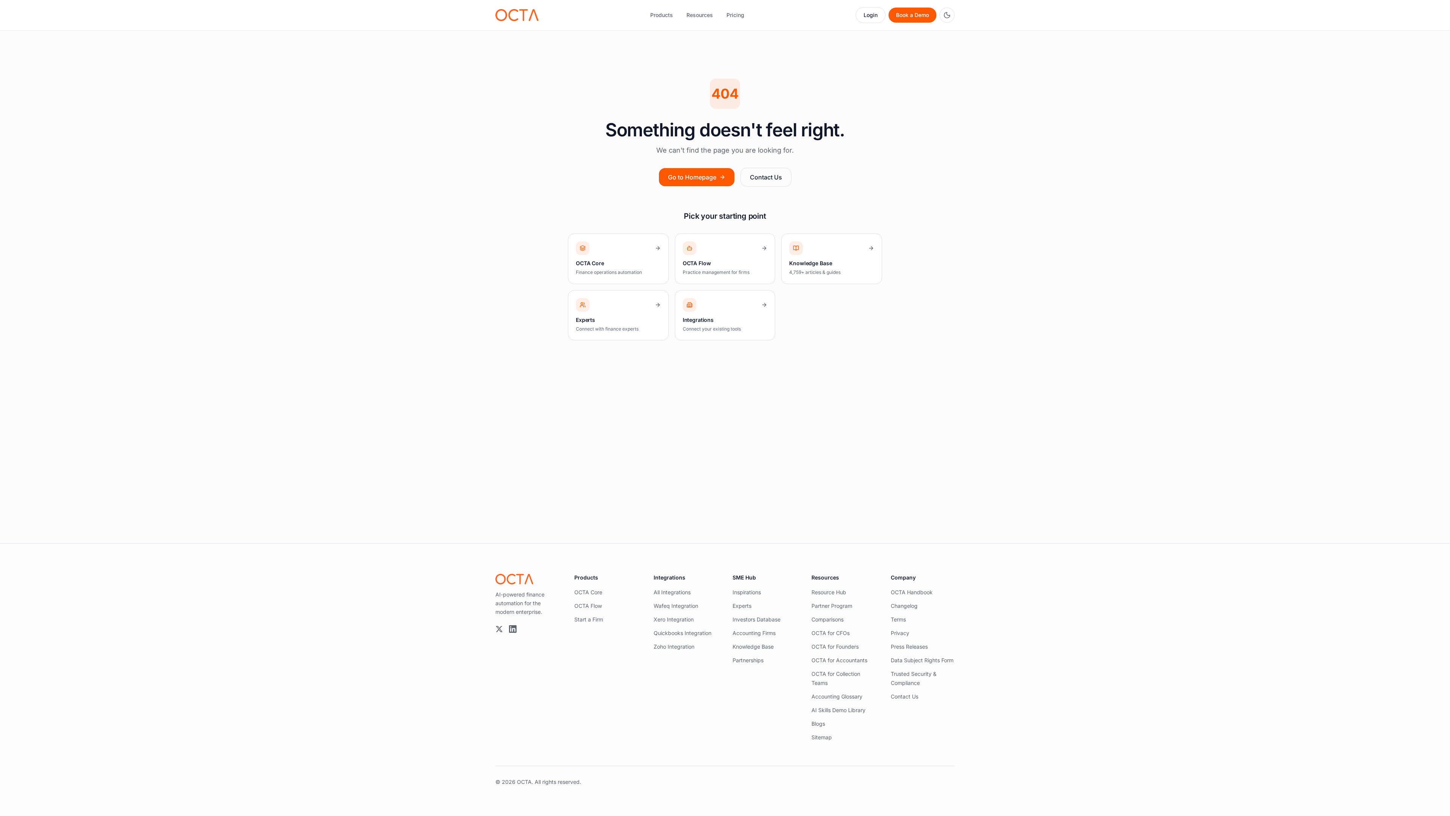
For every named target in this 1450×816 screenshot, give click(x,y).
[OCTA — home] (516, 15)
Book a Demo (912, 15)
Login (871, 15)
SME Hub (744, 577)
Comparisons (827, 619)
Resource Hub (828, 592)
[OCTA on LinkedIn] (513, 629)
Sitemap (821, 737)
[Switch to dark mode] (947, 15)
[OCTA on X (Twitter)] (499, 629)
